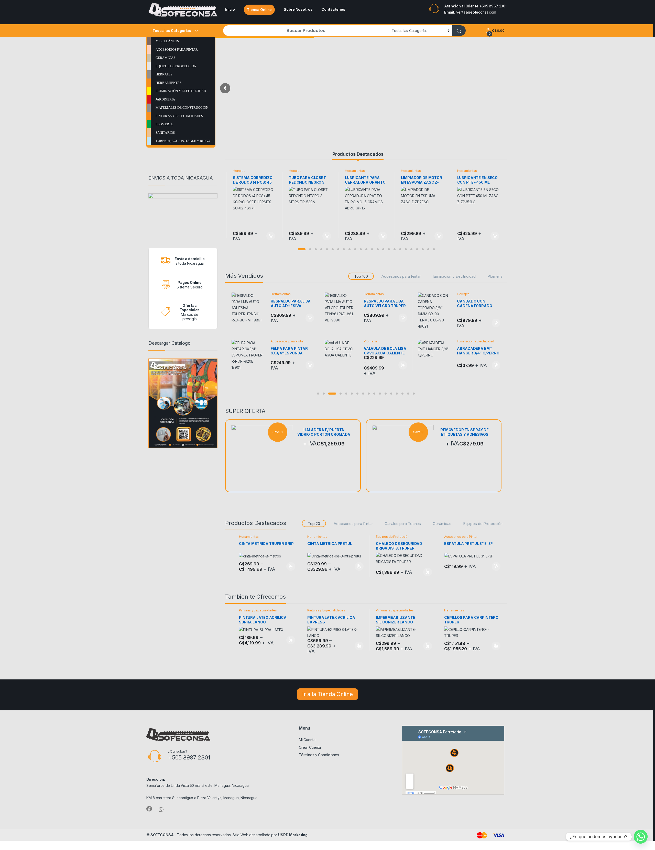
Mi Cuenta (307, 739)
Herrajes (164, 74)
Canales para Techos (403, 523)
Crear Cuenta (310, 747)
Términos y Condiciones (319, 755)
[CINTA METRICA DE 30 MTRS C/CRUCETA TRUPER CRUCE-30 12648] (435, 308)
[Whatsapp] (641, 837)
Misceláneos (167, 41)
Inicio (230, 9)
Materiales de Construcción (182, 107)
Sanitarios (165, 133)
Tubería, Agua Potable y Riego (183, 141)
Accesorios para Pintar (177, 49)
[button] (301, 249)
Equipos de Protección (176, 66)
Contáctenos (333, 9)
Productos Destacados (358, 154)
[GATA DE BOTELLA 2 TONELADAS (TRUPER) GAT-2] (435, 350)
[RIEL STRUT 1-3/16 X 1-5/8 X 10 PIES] (249, 308)
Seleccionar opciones (285, 566)
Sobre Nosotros (298, 9)
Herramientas (168, 83)
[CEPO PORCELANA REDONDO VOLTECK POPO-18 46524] (342, 308)
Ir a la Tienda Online (327, 694)
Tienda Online (259, 9)
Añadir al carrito (270, 236)
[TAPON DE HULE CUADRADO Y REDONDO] (342, 350)
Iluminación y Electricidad (181, 91)
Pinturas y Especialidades (179, 116)
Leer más (402, 360)
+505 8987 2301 (493, 6)
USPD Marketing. (293, 835)
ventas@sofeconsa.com (476, 12)
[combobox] (306, 30)
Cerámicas (165, 58)
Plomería (164, 124)
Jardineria (165, 99)
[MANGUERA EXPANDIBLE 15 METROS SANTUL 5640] (249, 350)
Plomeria (495, 276)
